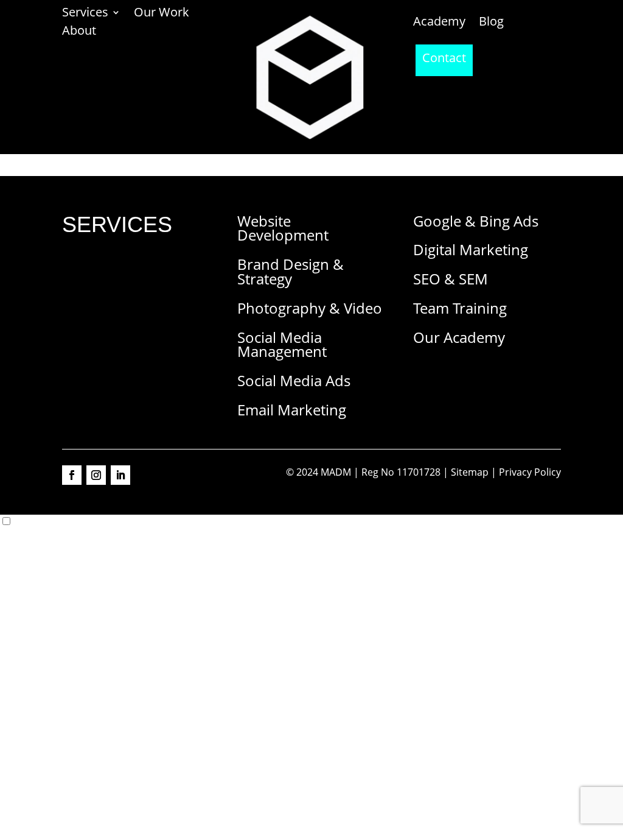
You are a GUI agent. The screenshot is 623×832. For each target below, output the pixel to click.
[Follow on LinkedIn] (120, 475)
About (79, 32)
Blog (491, 23)
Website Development (283, 228)
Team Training (460, 308)
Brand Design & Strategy (290, 271)
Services (85, 14)
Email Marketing (291, 410)
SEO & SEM (450, 279)
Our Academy (459, 337)
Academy (439, 23)
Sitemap (470, 472)
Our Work (161, 14)
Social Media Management (282, 344)
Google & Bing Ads (475, 221)
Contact (444, 60)
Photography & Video (309, 308)
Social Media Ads (293, 380)
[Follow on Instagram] (96, 475)
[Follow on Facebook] (72, 475)
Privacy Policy (530, 472)
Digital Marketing (470, 249)
